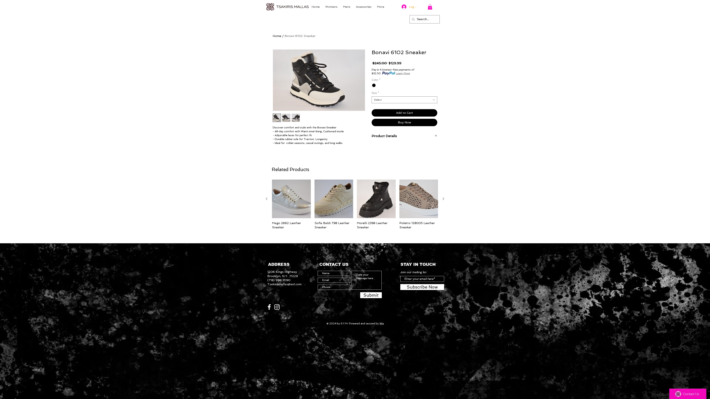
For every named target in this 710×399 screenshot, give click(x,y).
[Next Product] (443, 199)
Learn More (403, 73)
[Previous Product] (266, 199)
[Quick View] (291, 199)
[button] (430, 7)
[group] (355, 204)
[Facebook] (269, 307)
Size (375, 92)
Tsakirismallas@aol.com (284, 284)
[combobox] (404, 99)
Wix (381, 323)
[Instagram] (277, 307)
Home (277, 36)
